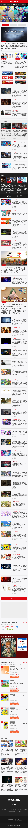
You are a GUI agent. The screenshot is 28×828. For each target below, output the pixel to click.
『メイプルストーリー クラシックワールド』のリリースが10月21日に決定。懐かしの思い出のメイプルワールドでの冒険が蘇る (19, 525)
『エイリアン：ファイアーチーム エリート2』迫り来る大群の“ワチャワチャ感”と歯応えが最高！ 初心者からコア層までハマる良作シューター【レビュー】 (19, 234)
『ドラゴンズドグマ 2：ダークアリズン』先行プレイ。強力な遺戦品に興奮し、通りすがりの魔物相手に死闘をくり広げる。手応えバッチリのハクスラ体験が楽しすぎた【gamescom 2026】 (19, 92)
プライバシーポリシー (12, 809)
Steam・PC (4, 629)
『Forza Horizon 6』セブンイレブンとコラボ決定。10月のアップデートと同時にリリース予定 (14, 270)
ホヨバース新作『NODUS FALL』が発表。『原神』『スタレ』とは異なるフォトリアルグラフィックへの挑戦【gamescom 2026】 (6, 134)
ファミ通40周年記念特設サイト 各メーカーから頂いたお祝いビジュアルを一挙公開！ (19, 557)
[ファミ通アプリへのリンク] (10, 819)
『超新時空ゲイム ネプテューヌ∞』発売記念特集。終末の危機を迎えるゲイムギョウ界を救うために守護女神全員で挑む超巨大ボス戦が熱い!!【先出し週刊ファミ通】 (19, 515)
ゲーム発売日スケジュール (9, 622)
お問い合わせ (4, 809)
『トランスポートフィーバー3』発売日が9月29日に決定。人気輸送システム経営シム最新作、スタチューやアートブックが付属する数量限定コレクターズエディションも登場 (19, 156)
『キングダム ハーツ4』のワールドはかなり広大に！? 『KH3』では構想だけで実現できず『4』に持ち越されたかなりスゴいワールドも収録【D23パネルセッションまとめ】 (21, 769)
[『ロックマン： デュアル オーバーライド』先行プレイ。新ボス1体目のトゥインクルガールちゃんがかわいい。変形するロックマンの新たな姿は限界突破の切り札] (14, 14)
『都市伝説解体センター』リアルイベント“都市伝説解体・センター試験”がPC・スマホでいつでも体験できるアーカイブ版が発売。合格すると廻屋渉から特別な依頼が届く (19, 443)
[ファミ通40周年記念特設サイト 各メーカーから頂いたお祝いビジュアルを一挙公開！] (6, 557)
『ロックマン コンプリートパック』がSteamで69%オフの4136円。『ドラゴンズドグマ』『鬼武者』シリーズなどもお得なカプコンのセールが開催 (19, 145)
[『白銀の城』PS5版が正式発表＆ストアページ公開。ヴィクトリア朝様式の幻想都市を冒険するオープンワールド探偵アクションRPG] (6, 473)
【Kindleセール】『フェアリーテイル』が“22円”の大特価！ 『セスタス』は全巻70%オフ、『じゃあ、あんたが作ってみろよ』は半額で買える (21, 787)
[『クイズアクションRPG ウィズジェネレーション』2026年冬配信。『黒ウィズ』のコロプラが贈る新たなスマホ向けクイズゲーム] (6, 165)
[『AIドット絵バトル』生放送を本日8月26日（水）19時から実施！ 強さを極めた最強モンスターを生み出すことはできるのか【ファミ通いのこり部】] (6, 202)
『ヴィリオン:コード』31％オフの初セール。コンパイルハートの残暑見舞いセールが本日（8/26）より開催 (19, 433)
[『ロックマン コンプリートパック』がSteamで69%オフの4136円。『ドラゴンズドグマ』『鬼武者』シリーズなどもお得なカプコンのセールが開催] (6, 144)
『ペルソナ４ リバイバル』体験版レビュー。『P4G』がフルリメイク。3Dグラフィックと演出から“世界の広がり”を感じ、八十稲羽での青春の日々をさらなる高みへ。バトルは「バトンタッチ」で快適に (19, 281)
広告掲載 (19, 811)
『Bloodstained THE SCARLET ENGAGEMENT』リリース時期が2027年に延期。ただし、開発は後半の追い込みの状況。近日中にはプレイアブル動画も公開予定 (19, 103)
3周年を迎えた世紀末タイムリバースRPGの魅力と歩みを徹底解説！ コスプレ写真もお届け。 (19, 504)
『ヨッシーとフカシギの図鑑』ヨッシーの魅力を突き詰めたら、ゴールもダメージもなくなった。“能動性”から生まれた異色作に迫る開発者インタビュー (21, 751)
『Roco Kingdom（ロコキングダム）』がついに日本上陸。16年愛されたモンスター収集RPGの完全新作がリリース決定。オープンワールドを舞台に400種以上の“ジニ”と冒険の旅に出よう (19, 535)
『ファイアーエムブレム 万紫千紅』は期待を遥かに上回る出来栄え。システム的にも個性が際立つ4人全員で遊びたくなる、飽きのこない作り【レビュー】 (7, 769)
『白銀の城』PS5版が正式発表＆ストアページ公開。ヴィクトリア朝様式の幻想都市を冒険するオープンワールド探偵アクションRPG (19, 474)
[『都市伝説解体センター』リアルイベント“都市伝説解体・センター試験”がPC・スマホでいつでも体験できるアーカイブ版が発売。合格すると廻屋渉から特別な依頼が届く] (6, 442)
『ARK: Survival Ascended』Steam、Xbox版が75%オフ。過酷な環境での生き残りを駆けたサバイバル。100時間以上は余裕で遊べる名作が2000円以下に (19, 403)
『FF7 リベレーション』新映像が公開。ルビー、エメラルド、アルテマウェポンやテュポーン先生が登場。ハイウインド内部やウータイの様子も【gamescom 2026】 (17, 134)
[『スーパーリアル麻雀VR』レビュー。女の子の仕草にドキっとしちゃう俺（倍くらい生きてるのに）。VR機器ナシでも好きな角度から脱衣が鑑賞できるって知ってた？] (14, 294)
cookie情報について (11, 811)
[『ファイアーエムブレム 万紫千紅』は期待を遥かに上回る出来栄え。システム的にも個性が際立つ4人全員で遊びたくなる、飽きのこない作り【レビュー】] (7, 761)
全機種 (3, 626)
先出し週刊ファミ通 (16, 327)
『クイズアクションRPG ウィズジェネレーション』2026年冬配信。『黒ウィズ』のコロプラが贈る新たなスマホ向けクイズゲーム (19, 166)
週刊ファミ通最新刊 (7, 636)
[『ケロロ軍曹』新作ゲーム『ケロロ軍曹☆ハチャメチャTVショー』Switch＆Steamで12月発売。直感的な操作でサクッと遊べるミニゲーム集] (6, 382)
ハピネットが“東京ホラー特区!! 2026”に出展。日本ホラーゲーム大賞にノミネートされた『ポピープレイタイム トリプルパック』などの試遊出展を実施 (19, 353)
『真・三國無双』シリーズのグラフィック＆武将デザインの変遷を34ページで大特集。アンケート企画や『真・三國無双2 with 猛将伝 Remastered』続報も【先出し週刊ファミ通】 (19, 331)
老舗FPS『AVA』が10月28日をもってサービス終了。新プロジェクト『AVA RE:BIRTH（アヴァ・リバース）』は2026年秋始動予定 (19, 363)
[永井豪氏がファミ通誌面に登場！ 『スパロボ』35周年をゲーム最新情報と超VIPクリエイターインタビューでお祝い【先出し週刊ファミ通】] (6, 422)
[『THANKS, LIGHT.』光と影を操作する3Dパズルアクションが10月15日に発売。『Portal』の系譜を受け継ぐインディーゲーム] (6, 320)
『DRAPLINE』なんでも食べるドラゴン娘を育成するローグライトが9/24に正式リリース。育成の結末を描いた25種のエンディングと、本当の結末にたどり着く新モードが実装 (19, 244)
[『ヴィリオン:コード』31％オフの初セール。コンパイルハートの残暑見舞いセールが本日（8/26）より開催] (6, 432)
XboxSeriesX (10, 629)
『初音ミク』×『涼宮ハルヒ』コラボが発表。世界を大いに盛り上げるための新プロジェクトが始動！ (19, 213)
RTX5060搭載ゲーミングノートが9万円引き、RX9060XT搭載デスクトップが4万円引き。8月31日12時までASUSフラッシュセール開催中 (19, 113)
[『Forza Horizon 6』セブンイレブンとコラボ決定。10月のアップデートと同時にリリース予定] (14, 258)
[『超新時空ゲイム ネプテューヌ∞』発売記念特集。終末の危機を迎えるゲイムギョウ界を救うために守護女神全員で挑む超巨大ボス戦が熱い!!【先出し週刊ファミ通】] (6, 513)
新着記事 (13, 24)
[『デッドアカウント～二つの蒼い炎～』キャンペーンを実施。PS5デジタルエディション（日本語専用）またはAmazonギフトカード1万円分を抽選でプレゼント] (6, 566)
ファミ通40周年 (17, 554)
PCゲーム (15, 4)
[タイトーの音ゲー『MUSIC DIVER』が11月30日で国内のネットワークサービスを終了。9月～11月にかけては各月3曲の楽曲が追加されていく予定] (6, 453)
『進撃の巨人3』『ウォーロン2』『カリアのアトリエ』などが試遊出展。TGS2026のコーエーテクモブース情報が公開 (7, 64)
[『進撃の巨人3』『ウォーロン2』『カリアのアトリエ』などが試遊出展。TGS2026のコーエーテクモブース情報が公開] (7, 56)
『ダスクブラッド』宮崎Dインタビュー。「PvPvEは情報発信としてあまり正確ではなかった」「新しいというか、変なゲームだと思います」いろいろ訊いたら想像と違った (7, 787)
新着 (1, 4)
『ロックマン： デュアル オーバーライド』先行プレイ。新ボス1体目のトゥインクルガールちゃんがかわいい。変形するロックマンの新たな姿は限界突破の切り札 (13, 18)
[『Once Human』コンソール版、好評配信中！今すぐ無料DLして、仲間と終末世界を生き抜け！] (6, 464)
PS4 (19, 626)
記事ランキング (22, 24)
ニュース (3, 41)
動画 (2, 175)
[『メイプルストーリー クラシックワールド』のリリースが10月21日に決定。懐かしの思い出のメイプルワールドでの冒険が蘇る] (6, 524)
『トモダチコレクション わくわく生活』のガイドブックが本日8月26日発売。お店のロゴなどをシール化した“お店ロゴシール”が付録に (19, 547)
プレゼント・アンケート (17, 564)
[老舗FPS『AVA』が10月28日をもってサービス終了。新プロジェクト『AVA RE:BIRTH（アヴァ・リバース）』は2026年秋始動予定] (6, 362)
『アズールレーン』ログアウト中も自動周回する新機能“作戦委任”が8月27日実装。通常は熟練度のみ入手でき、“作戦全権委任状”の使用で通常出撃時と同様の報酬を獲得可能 (14, 46)
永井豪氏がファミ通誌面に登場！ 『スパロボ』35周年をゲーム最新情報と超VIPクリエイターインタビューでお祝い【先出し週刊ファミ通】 (19, 423)
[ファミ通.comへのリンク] (14, 1)
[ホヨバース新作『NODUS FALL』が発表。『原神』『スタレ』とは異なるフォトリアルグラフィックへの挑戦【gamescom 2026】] (6, 126)
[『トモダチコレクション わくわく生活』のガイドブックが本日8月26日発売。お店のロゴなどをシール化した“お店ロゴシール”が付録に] (6, 547)
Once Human (16, 461)
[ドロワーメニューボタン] (1, 1)
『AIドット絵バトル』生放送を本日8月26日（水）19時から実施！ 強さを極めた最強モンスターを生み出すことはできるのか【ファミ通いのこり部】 (19, 203)
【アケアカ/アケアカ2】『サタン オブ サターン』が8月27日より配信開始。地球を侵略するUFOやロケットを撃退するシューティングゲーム (19, 342)
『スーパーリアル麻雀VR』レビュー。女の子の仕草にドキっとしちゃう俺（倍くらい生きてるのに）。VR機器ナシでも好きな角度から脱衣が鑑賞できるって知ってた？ (14, 308)
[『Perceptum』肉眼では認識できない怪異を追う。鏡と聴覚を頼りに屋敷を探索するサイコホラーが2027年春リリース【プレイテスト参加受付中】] (6, 483)
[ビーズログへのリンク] (18, 819)
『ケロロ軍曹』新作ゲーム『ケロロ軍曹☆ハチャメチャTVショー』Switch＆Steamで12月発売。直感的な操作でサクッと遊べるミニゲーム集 (19, 382)
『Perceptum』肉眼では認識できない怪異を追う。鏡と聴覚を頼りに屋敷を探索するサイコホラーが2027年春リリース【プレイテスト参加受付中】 (19, 485)
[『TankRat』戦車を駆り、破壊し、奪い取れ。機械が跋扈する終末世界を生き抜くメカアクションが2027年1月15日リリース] (6, 412)
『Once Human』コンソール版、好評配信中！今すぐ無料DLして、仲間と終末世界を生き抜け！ (19, 464)
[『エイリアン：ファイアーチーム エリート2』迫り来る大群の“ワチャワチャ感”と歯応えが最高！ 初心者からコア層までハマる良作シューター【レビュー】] (6, 232)
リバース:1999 (16, 501)
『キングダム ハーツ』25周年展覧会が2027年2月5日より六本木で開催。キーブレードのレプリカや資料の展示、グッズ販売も (19, 392)
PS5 (11, 4)
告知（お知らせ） (16, 199)
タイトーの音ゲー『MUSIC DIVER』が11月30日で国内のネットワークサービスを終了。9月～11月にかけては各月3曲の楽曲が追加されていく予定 (19, 454)
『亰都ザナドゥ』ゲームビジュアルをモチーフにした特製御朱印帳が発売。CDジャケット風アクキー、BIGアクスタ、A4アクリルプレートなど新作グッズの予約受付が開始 (19, 589)
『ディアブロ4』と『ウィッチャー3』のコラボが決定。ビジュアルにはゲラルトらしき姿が (19, 580)
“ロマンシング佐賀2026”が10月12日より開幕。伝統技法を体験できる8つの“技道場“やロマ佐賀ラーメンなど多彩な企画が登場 (19, 495)
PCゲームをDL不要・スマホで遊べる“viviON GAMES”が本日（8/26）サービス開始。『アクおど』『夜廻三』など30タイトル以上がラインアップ (19, 223)
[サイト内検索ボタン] (26, 1)
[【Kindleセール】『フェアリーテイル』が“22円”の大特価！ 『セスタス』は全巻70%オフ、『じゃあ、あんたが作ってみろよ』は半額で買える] (21, 779)
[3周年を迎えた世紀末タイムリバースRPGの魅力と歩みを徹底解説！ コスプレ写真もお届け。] (6, 504)
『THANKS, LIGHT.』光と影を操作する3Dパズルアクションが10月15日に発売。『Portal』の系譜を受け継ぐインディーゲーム (19, 321)
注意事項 (25, 809)
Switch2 (4, 4)
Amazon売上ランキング (8, 662)
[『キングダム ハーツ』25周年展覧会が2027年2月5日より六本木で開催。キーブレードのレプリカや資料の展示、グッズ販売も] (6, 391)
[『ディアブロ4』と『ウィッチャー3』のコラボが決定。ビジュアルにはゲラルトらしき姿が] (6, 579)
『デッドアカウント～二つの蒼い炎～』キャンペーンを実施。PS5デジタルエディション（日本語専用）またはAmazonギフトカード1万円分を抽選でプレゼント (19, 568)
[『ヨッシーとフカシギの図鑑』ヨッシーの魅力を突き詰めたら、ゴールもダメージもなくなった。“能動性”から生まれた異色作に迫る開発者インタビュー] (21, 743)
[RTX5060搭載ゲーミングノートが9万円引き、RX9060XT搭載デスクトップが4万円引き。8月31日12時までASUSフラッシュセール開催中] (6, 113)
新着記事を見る (14, 598)
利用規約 (20, 809)
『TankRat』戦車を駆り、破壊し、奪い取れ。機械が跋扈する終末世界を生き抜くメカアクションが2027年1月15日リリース (19, 412)
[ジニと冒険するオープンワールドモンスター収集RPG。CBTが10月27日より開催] (6, 372)
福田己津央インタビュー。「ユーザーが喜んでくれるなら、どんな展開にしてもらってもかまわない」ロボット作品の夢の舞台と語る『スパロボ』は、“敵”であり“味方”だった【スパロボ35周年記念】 (7, 751)
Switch (8, 4)
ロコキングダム (17, 369)
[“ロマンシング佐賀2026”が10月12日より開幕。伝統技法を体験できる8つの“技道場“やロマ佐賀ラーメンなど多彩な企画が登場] (6, 494)
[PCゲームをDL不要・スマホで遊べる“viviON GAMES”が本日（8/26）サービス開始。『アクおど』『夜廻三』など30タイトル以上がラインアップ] (6, 221)
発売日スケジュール (22, 4)
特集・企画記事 (15, 110)
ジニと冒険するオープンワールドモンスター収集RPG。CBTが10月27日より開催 (19, 373)
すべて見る (25, 175)
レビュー (3, 15)
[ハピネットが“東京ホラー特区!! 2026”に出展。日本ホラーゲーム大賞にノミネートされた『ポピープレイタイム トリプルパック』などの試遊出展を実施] (6, 352)
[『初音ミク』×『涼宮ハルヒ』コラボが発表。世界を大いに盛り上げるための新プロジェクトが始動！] (6, 213)
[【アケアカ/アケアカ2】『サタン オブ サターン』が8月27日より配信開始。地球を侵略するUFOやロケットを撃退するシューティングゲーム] (6, 341)
